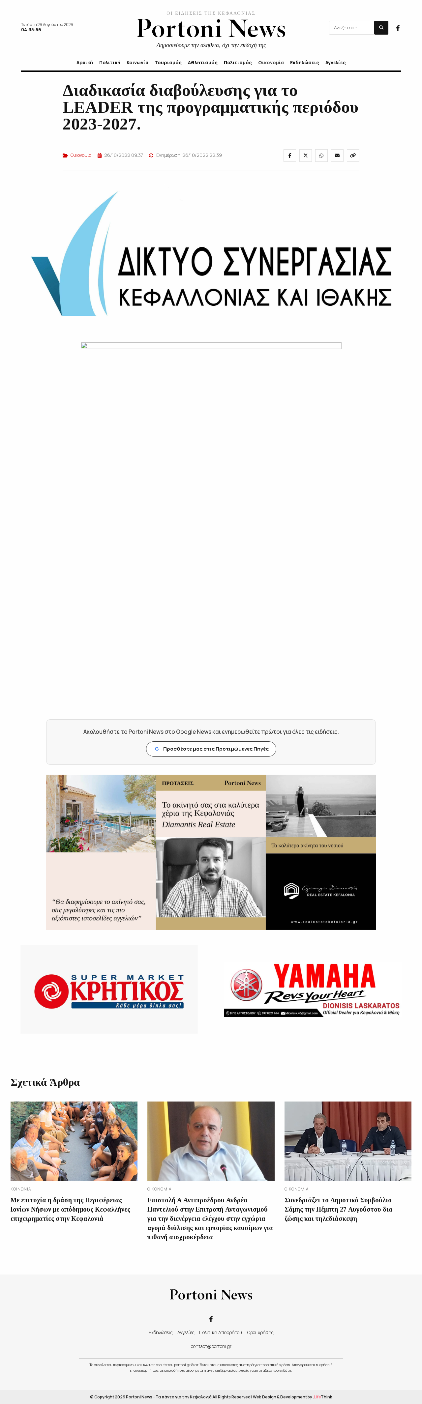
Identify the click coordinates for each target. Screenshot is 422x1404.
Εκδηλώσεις (161, 1332)
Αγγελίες (186, 1332)
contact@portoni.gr (211, 1346)
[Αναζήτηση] (381, 28)
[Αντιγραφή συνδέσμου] (353, 155)
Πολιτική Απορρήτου (220, 1332)
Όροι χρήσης (260, 1332)
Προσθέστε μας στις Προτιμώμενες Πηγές (212, 748)
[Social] (398, 27)
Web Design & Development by (292, 1397)
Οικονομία (81, 155)
